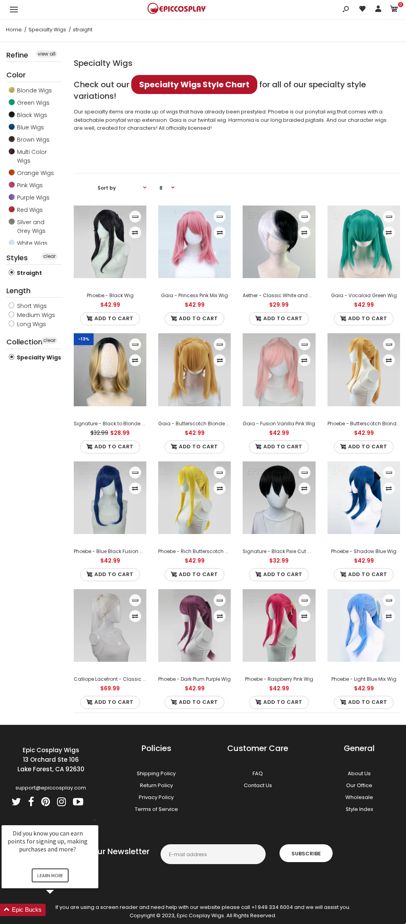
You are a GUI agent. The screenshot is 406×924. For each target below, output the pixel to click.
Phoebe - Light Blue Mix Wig (363, 679)
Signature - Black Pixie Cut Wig (280, 551)
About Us (359, 773)
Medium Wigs (35, 315)
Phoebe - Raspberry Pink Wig (279, 679)
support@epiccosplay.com (50, 787)
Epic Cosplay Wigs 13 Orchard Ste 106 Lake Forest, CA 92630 (50, 759)
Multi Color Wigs (31, 156)
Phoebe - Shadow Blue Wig (363, 551)
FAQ (258, 773)
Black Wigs (31, 115)
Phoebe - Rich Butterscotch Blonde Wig (205, 551)
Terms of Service (156, 809)
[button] (59, 910)
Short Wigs (31, 306)
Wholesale (359, 797)
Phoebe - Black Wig (109, 295)
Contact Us (258, 785)
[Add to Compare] (135, 232)
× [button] (94, 820)
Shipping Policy (156, 773)
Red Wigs (29, 210)
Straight (28, 273)
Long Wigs (30, 324)
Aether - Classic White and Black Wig (288, 295)
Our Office (359, 785)
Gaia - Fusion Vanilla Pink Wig (279, 423)
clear (49, 256)
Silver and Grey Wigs (30, 226)
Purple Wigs (32, 198)
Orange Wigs (34, 173)
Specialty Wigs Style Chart (194, 84)
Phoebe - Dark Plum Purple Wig (194, 679)
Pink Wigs (29, 185)
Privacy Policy (156, 797)
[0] (394, 10)
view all (47, 53)
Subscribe (306, 853)
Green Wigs (32, 103)
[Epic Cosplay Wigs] (177, 9)
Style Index (359, 809)
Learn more (50, 875)
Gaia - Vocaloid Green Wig (363, 295)
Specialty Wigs (38, 357)
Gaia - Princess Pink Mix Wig (194, 295)
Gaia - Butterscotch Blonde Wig (197, 423)
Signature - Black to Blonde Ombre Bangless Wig (133, 423)
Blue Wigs (29, 127)
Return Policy (156, 785)
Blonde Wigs (33, 90)
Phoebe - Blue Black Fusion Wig (111, 551)
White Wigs (31, 243)
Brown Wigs (32, 140)
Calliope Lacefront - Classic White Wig (120, 679)
